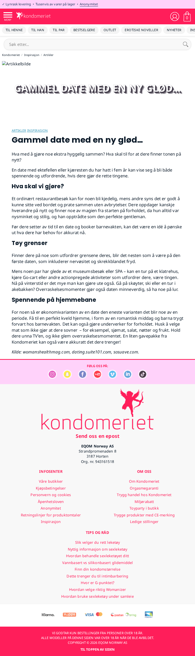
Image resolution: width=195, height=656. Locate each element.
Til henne (14, 30)
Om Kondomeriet (144, 481)
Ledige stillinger (144, 521)
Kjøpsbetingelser (51, 488)
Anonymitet (89, 4)
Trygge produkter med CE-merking (144, 515)
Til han (37, 30)
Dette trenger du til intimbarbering (97, 576)
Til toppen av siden (97, 649)
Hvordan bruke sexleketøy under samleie (97, 596)
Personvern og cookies (50, 494)
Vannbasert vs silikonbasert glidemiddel (97, 562)
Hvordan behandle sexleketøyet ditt (97, 555)
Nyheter (174, 30)
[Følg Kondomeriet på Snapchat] (67, 377)
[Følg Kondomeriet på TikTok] (142, 377)
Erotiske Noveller (141, 30)
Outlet (110, 30)
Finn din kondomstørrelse (97, 569)
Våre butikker (51, 481)
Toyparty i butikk (144, 508)
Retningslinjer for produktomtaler (51, 515)
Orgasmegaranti (144, 488)
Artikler (19, 130)
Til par (59, 30)
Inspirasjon (37, 130)
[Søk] (185, 44)
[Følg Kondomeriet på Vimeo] (112, 377)
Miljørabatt (144, 501)
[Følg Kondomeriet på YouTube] (97, 377)
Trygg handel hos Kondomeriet (144, 494)
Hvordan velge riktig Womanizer (97, 589)
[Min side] (174, 16)
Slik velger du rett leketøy (97, 542)
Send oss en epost (97, 436)
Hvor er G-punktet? (97, 582)
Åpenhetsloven (51, 501)
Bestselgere (84, 30)
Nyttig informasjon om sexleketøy (97, 549)
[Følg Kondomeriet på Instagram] (52, 377)
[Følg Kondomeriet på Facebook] (82, 377)
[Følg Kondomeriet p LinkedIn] (127, 377)
